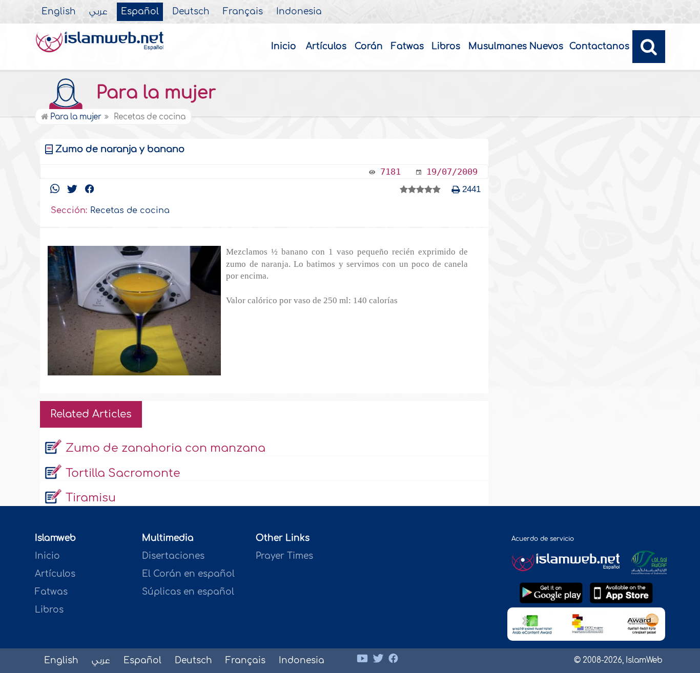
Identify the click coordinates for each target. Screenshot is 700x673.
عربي (98, 11)
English (59, 11)
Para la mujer (153, 92)
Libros (445, 46)
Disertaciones (173, 556)
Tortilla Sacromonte (123, 473)
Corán (369, 46)
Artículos (326, 46)
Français (243, 11)
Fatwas (407, 46)
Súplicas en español (188, 592)
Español (140, 11)
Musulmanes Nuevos (515, 46)
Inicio (283, 46)
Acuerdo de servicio (542, 538)
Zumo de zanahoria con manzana (165, 448)
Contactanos (599, 46)
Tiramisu (91, 498)
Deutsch (191, 11)
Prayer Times (284, 556)
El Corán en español (188, 574)
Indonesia (299, 11)
